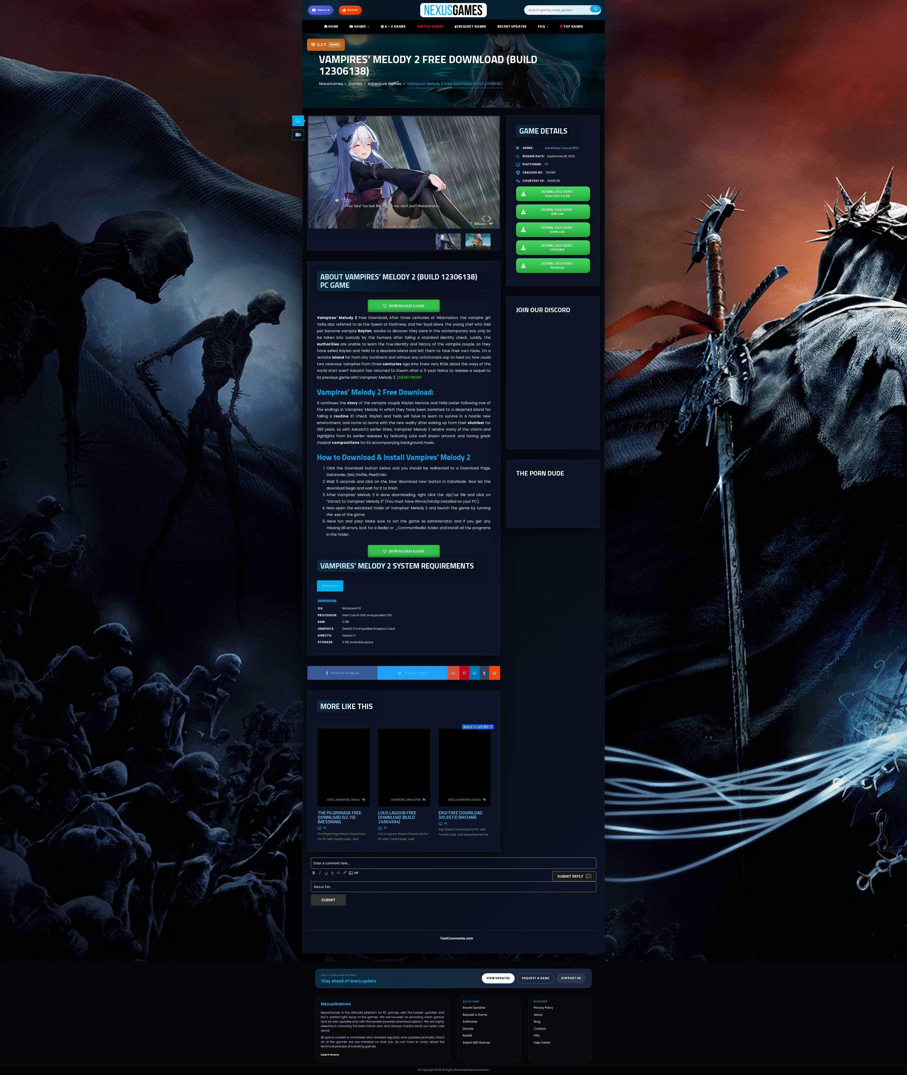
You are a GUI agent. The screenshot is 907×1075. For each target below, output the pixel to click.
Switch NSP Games (476, 1043)
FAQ (541, 26)
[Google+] (453, 673)
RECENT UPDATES (512, 26)
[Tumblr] (484, 673)
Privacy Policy (543, 1008)
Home (333, 26)
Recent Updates (474, 1008)
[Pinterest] (464, 673)
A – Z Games (395, 26)
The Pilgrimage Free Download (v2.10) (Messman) (339, 817)
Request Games (472, 26)
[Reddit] (494, 673)
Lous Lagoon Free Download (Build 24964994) (397, 817)
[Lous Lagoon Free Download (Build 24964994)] (404, 768)
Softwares (470, 1022)
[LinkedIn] (474, 673)
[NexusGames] (454, 9)
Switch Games (430, 26)
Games (359, 26)
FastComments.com (456, 938)
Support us (571, 978)
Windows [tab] (330, 586)
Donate (468, 1028)
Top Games (573, 26)
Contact (540, 1028)
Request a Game (475, 1014)
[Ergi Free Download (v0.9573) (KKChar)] (465, 768)
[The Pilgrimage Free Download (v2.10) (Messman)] (344, 768)
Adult (330, 799)
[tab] (298, 120)
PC (324, 827)
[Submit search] (595, 8)
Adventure (342, 799)
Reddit (467, 1035)
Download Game (407, 305)
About (538, 1014)
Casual (355, 799)
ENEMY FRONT (409, 377)
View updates (498, 978)
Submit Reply (570, 876)
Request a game (535, 978)
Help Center (542, 1043)
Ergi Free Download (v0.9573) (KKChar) (460, 814)
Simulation (413, 799)
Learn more (330, 1054)
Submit (328, 900)
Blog (537, 1022)
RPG (575, 148)
